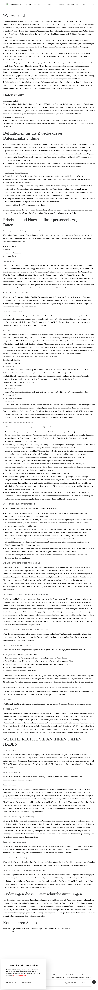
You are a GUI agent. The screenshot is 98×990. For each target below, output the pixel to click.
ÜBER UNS (47, 4)
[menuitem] (17, 5)
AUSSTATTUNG (16, 4)
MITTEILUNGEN (73, 4)
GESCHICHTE (59, 4)
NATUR (28, 4)
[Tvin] (8, 4)
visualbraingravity (86, 983)
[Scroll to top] (94, 982)
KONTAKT (86, 4)
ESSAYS (37, 4)
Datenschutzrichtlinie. (19, 975)
